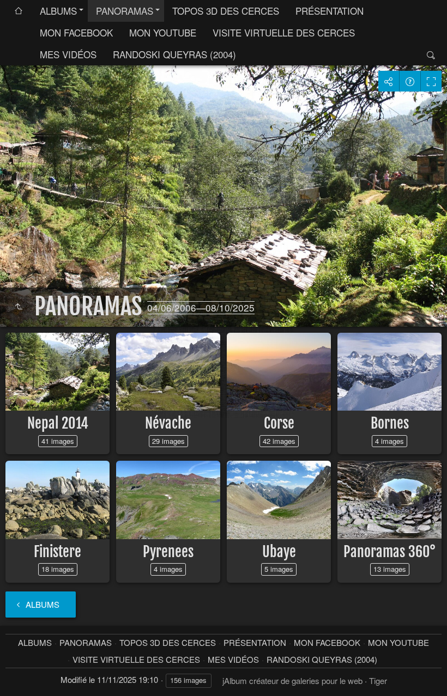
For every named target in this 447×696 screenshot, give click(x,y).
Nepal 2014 (57, 423)
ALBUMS (58, 10)
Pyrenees (168, 551)
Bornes (390, 423)
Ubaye (279, 551)
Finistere (57, 551)
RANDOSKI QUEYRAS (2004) (174, 54)
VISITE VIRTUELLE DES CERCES (284, 32)
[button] (22, 674)
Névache (168, 423)
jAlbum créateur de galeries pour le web (292, 680)
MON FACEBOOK (76, 32)
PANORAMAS (124, 10)
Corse (279, 423)
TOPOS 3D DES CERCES (225, 10)
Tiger (378, 680)
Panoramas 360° (389, 551)
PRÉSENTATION (329, 10)
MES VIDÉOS (68, 54)
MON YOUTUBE (162, 32)
